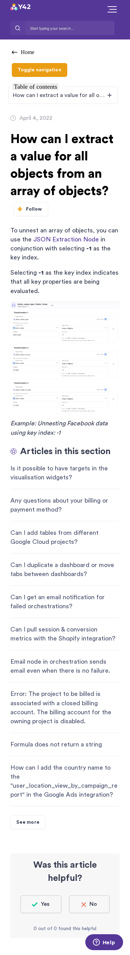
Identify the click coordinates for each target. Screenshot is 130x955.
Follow (34, 209)
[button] (112, 9)
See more (28, 822)
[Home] (37, 6)
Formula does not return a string (56, 744)
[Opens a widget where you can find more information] (104, 943)
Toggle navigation (39, 70)
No (93, 904)
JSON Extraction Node (66, 239)
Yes (45, 904)
